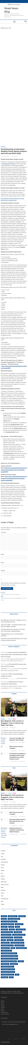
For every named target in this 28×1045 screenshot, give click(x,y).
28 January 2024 (13, 750)
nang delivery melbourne (18, 935)
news (13, 948)
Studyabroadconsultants (7, 974)
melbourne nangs (20, 929)
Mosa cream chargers (7, 932)
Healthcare (4, 929)
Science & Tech (5, 884)
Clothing (4, 919)
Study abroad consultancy (8, 969)
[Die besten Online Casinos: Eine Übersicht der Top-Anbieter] (4, 821)
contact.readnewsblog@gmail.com (10, 1024)
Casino (2, 853)
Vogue (2, 904)
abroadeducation (12, 916)
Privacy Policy (23, 1038)
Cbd (2, 856)
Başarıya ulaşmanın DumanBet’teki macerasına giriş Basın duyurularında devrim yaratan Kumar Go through (14, 654)
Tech (2, 895)
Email (2, 562)
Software (3, 890)
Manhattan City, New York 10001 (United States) (13, 1022)
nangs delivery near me (7, 945)
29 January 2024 (13, 742)
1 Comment (21, 825)
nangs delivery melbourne (17, 942)
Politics (3, 876)
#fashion (4, 916)
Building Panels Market (9, 163)
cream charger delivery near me (9, 921)
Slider (14, 718)
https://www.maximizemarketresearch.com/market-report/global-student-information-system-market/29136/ (14, 478)
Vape (2, 901)
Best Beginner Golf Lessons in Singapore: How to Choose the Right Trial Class (12, 723)
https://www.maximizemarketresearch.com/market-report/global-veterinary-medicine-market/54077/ (14, 470)
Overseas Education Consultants (9, 958)
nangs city (10, 940)
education (4, 927)
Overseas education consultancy (9, 956)
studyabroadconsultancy (7, 966)
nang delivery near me (7, 937)
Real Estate (4, 881)
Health (2, 870)
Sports (2, 893)
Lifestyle (12, 929)
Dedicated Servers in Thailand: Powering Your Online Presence (16, 830)
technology (4, 977)
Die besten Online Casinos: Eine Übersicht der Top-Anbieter (17, 821)
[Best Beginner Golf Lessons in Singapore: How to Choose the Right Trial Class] (14, 707)
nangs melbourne (19, 945)
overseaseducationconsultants (9, 961)
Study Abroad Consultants (8, 972)
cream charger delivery (14, 919)
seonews (21, 961)
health (17, 927)
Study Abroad (5, 964)
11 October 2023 (5, 156)
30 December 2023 (14, 834)
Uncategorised (4, 898)
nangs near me (5, 948)
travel (11, 977)
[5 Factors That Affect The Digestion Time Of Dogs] (4, 741)
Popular (10, 718)
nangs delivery (5, 942)
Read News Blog (11, 10)
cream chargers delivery (7, 924)
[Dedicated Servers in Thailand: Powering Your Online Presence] (4, 832)
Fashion (3, 865)
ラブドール (4, 652)
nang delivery (18, 932)
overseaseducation (21, 948)
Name (3, 554)
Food (2, 867)
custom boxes (19, 924)
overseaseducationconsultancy (9, 953)
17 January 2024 (13, 825)
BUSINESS (21, 916)
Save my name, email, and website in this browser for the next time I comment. (13, 584)
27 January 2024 (13, 761)
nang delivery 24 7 (6, 935)
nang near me (18, 937)
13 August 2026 (5, 727)
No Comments (14, 156)
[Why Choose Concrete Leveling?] (4, 748)
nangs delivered (19, 940)
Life (6, 718)
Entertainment (4, 862)
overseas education (6, 950)
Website (3, 570)
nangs (3, 940)
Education (3, 859)
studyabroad (14, 964)
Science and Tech (5, 1014)
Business (3, 146)
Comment (4, 532)
